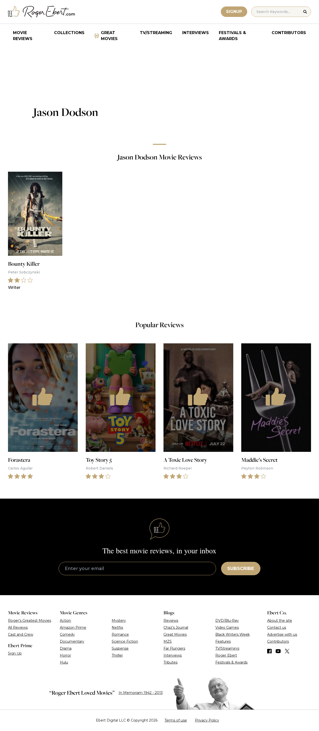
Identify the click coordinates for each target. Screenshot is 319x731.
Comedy (67, 634)
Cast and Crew (20, 634)
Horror (65, 655)
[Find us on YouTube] (278, 651)
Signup (234, 11)
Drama (66, 648)
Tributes (170, 662)
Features (223, 641)
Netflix (117, 627)
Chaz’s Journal (175, 627)
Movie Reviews (22, 35)
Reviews (170, 620)
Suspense (120, 648)
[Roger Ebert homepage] (41, 12)
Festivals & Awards (232, 35)
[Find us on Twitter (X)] (287, 651)
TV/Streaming (156, 32)
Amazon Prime (73, 627)
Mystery (119, 620)
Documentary (72, 641)
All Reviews (18, 627)
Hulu (64, 662)
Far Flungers (174, 648)
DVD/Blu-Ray (227, 620)
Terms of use (175, 720)
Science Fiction (125, 641)
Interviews (195, 32)
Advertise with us (282, 634)
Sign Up (15, 653)
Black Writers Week (232, 634)
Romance (120, 634)
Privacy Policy (207, 720)
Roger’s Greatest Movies (29, 620)
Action (65, 620)
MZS (167, 641)
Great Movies (109, 35)
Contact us (276, 627)
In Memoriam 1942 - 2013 (141, 692)
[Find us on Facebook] (269, 651)
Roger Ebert (226, 655)
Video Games (227, 627)
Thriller (117, 655)
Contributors (289, 32)
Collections (69, 32)
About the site (279, 620)
